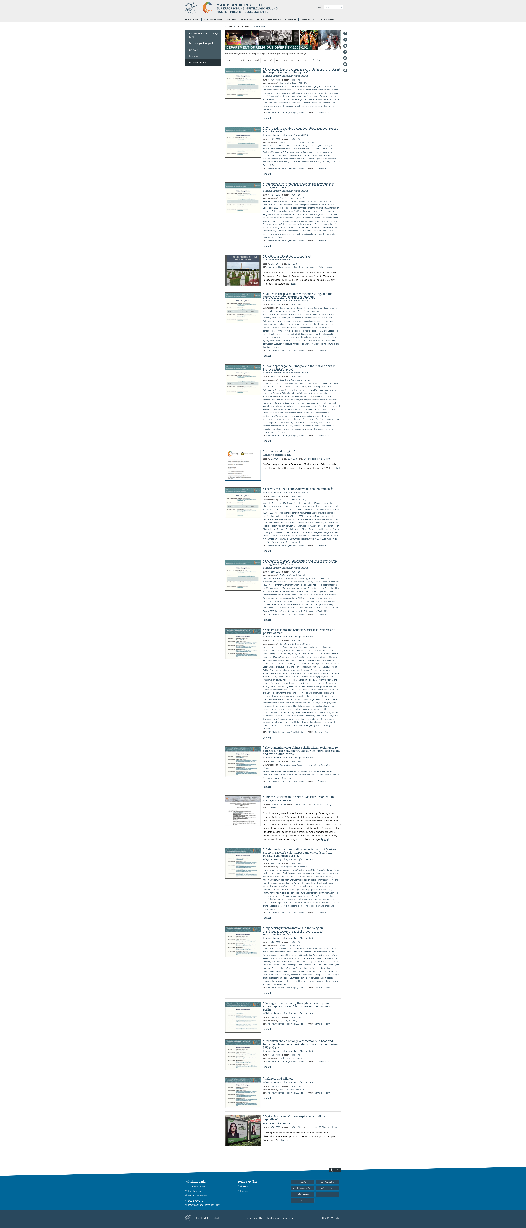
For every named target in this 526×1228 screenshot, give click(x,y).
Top (337, 1170)
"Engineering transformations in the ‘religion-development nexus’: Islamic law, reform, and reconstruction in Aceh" (294, 931)
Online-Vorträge (195, 1200)
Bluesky (244, 1191)
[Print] (345, 70)
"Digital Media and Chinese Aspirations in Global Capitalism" (294, 1118)
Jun (264, 60)
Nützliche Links (196, 1181)
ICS (302, 1200)
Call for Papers (303, 1194)
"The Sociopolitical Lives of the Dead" (287, 256)
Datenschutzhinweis (269, 1218)
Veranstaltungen (197, 62)
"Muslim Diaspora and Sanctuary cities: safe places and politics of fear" (299, 631)
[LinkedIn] (345, 40)
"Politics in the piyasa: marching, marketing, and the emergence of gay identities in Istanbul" (297, 295)
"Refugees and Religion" (279, 451)
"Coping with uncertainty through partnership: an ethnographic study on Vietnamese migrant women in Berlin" (298, 1006)
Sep (285, 60)
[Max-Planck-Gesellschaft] (190, 1218)
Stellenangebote (327, 1188)
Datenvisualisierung (197, 1195)
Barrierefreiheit (288, 1218)
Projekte (193, 50)
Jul (271, 60)
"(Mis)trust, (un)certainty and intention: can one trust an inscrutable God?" (300, 129)
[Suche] (340, 7)
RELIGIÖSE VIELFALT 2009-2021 (203, 35)
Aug (278, 60)
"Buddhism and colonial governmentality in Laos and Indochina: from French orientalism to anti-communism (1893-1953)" (300, 1044)
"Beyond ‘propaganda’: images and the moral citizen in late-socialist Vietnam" (299, 367)
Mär (243, 60)
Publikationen (194, 1191)
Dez (307, 60)
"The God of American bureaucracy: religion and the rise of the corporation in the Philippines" (301, 70)
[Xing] (345, 58)
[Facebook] (345, 33)
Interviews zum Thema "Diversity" (204, 1205)
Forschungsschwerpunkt (201, 43)
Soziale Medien (247, 1181)
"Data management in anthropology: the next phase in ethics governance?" (299, 185)
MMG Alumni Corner (195, 1186)
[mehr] (267, 118)
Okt (292, 60)
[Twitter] (345, 52)
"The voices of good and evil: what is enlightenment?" (298, 488)
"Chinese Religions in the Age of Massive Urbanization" (299, 796)
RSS (327, 1194)
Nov (299, 60)
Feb (235, 60)
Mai (257, 60)
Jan (228, 60)
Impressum (252, 1218)
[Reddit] (345, 46)
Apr (250, 60)
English (318, 7)
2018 (315, 60)
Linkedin (244, 1186)
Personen (194, 56)
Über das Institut (327, 1182)
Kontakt (302, 1182)
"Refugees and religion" (278, 1078)
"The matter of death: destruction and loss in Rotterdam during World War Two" (300, 562)
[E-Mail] (345, 64)
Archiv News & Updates (302, 1188)
